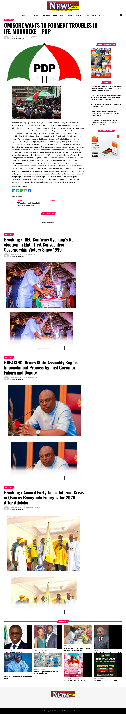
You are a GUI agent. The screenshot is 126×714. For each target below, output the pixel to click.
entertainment (45, 15)
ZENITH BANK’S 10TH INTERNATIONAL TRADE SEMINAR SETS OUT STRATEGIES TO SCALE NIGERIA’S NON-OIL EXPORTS (106, 88)
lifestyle (71, 15)
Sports (101, 15)
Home (23, 15)
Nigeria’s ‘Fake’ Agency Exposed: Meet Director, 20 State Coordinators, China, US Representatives (105, 113)
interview (62, 15)
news (29, 15)
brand (36, 15)
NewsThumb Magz (18, 39)
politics (86, 15)
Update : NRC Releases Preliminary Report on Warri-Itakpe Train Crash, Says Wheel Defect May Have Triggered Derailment (106, 97)
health (55, 15)
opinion (78, 15)
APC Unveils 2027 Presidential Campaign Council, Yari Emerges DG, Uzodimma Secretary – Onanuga (104, 122)
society (94, 15)
